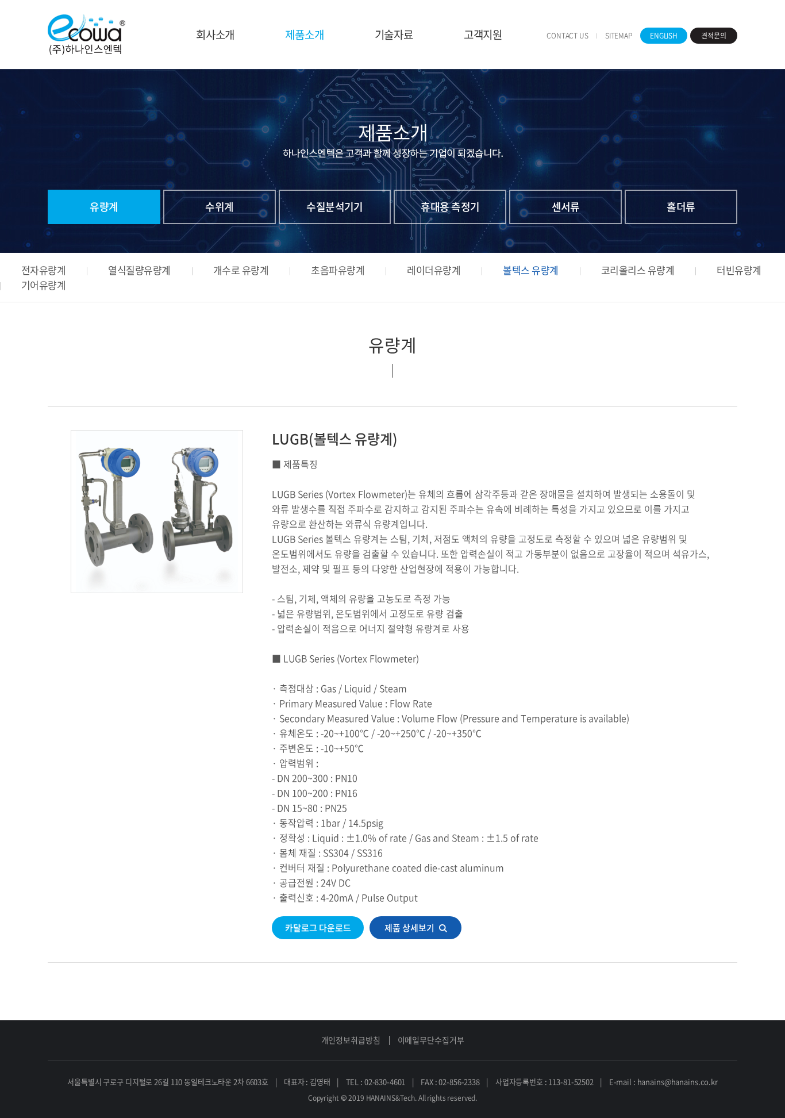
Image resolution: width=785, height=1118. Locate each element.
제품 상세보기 (409, 927)
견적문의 (713, 35)
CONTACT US (567, 35)
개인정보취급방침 (350, 1040)
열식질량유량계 (139, 270)
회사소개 (215, 34)
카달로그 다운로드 (318, 927)
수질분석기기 (334, 206)
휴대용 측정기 (450, 206)
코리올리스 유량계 (637, 270)
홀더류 (681, 206)
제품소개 (304, 34)
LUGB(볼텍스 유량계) (335, 439)
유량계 (104, 206)
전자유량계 (43, 270)
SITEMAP (619, 35)
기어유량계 (43, 285)
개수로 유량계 (240, 270)
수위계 (219, 206)
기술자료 (394, 34)
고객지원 (483, 34)
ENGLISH (664, 35)
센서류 (566, 206)
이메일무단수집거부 (431, 1040)
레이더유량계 (433, 270)
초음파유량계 (337, 270)
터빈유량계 (739, 270)
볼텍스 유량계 (530, 270)
